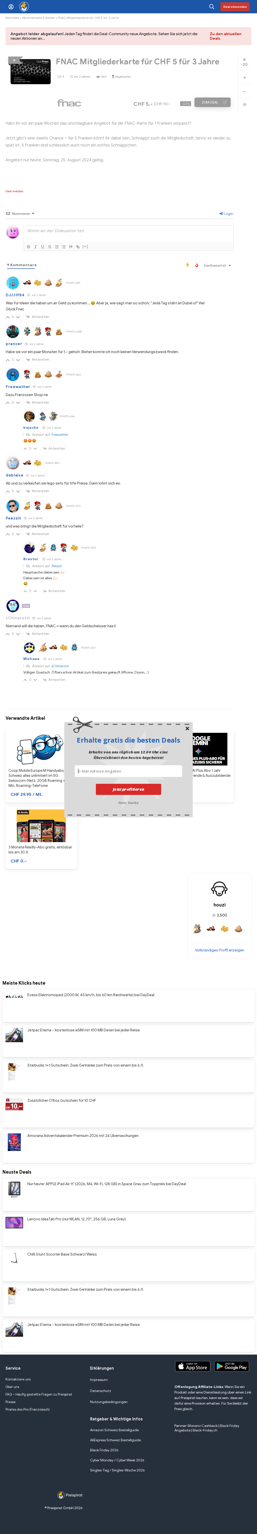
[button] (128, 740)
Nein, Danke (128, 802)
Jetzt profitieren (128, 789)
